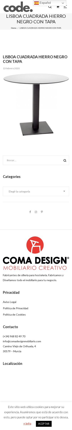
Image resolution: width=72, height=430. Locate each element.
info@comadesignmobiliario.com (22, 341)
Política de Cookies (14, 314)
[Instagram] (36, 211)
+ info (27, 423)
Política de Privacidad (15, 308)
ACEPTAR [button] (43, 423)
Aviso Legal (9, 301)
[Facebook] (30, 211)
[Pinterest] (42, 211)
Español (45, 2)
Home (13, 28)
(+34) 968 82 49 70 (14, 336)
